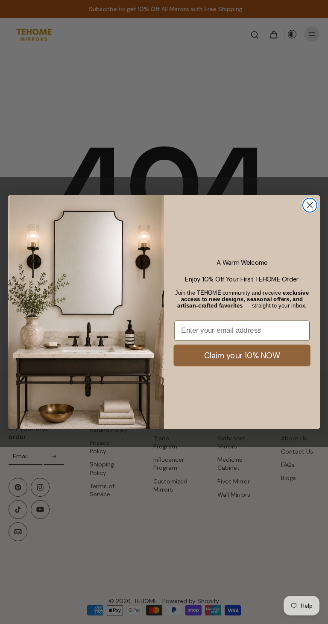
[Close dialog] (310, 205)
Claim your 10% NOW (242, 355)
